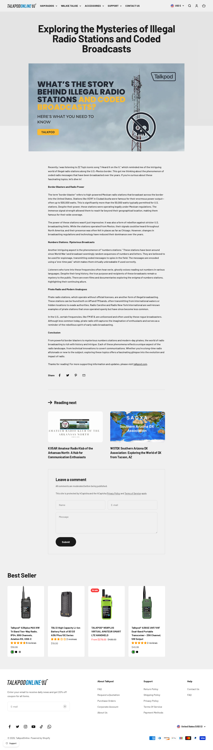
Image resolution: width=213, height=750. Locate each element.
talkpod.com (140, 364)
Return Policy (151, 689)
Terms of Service (133, 493)
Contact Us (193, 689)
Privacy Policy (113, 493)
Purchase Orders (106, 700)
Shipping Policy (152, 694)
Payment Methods (153, 712)
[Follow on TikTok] (41, 727)
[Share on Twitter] (68, 375)
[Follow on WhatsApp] (49, 727)
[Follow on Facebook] (9, 727)
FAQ (99, 689)
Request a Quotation (108, 694)
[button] (18, 642)
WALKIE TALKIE (69, 5)
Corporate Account (107, 706)
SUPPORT (113, 5)
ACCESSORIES (93, 5)
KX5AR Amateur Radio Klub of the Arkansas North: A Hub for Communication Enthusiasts (70, 452)
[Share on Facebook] (59, 375)
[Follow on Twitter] (17, 727)
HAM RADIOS (47, 5)
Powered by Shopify (40, 738)
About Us (102, 712)
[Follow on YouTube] (33, 727)
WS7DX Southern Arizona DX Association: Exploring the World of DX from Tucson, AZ (135, 452)
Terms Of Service (153, 706)
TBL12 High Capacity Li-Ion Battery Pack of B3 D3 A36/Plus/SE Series (65, 631)
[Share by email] (84, 375)
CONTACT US (132, 5)
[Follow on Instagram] (25, 727)
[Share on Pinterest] (76, 375)
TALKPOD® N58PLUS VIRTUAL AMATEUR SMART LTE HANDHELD (106, 631)
